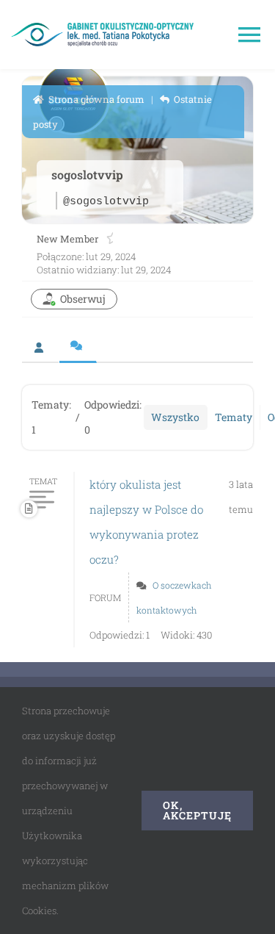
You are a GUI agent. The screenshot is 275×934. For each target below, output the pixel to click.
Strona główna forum (95, 99)
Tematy (233, 417)
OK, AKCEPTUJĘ (197, 810)
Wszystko (175, 417)
